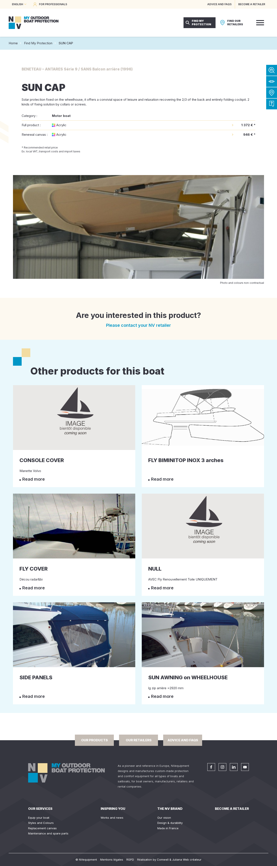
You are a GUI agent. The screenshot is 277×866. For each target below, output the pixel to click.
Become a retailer (232, 809)
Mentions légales (111, 859)
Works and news (112, 817)
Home (13, 43)
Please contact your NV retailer (138, 325)
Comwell (163, 859)
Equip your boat (38, 817)
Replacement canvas (42, 828)
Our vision (164, 817)
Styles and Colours (41, 823)
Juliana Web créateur (186, 859)
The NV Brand (169, 809)
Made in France (168, 828)
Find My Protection (38, 43)
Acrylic (61, 125)
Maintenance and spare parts (48, 833)
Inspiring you (113, 809)
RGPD (130, 859)
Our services (40, 809)
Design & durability (170, 823)
